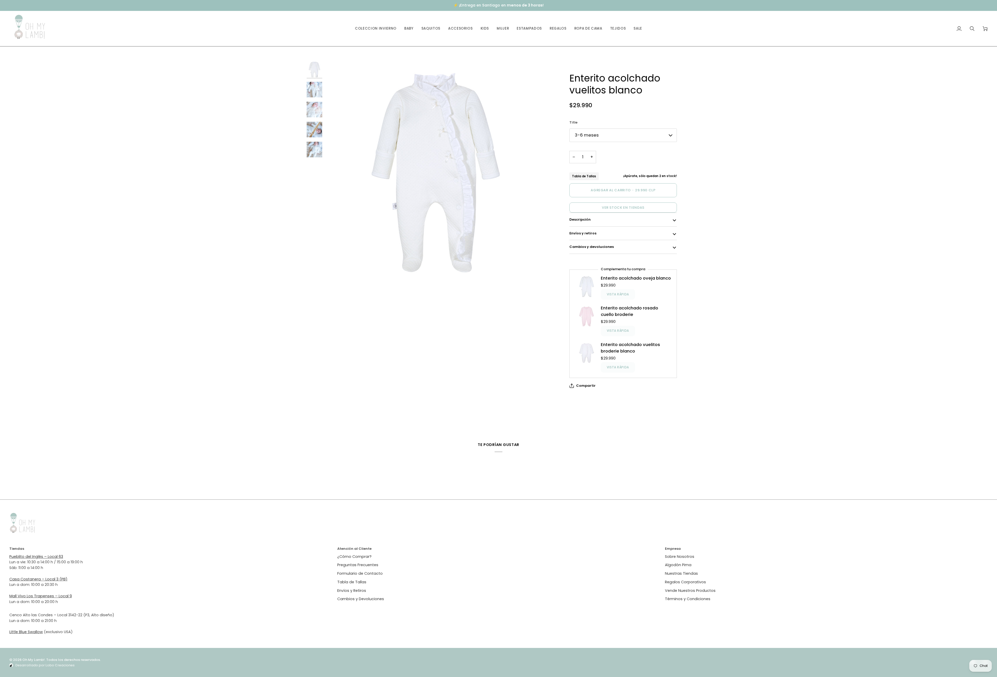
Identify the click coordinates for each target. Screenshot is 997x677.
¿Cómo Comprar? (354, 556)
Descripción (580, 219)
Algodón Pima (678, 564)
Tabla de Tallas (584, 176)
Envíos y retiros (582, 233)
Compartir (586, 385)
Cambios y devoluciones (591, 246)
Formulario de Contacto (360, 573)
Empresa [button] (673, 548)
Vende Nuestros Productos (690, 590)
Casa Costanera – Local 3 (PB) (38, 579)
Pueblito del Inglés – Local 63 (36, 556)
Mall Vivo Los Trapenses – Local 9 (40, 596)
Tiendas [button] (16, 548)
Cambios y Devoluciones (360, 598)
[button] (408, 28)
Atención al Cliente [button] (354, 548)
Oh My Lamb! (33, 659)
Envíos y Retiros (351, 590)
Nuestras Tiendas (681, 573)
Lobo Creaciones (60, 665)
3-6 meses (587, 135)
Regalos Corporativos (685, 582)
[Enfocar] (436, 172)
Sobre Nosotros (679, 556)
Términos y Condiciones (687, 598)
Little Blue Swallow (26, 631)
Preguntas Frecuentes (357, 564)
